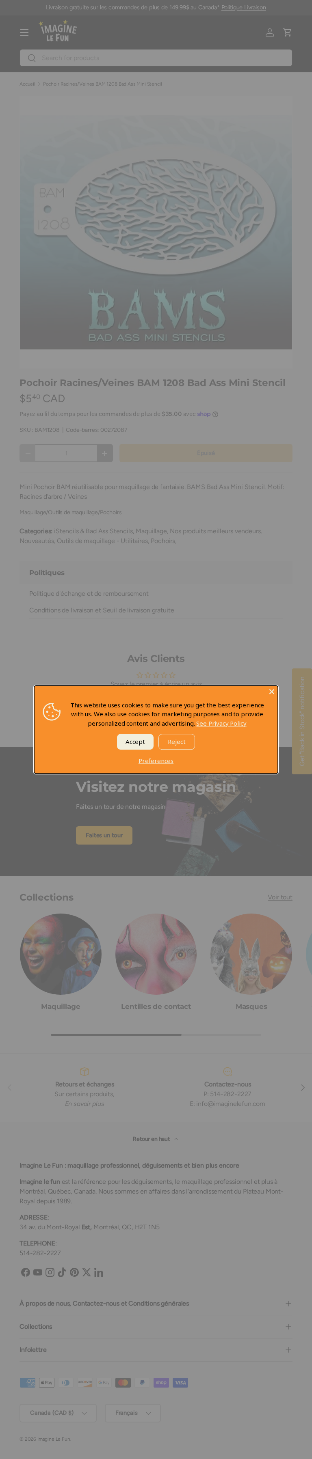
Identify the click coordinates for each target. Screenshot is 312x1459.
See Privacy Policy (221, 723)
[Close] (272, 691)
